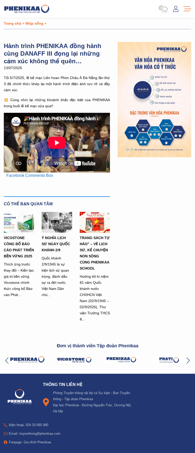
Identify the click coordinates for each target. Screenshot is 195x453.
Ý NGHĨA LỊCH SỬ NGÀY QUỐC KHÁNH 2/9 (56, 244)
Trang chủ (12, 23)
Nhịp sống (34, 23)
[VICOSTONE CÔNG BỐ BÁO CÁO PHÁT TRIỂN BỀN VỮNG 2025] (19, 222)
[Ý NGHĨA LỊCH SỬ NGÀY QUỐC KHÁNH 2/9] (57, 222)
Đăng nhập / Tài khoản (175, 9)
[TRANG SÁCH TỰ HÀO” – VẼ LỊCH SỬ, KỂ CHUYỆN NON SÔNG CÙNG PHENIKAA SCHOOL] (95, 222)
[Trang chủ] (27, 9)
